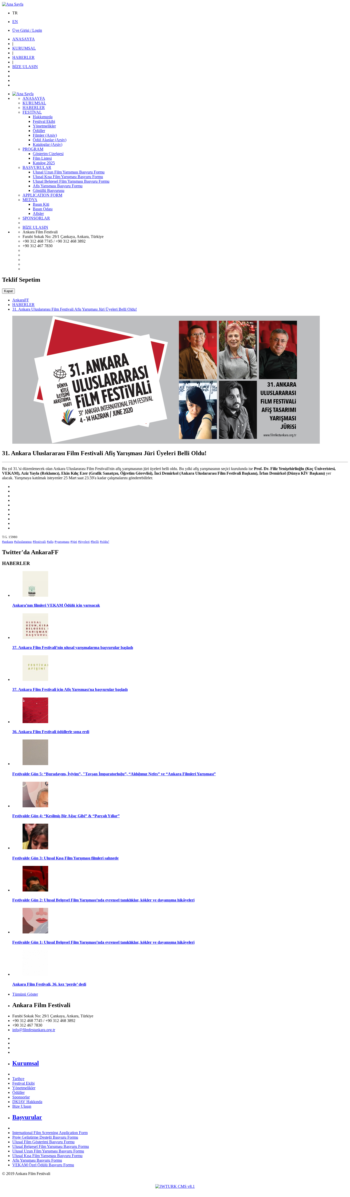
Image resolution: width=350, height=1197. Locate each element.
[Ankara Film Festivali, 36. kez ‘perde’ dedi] (35, 974)
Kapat (8, 291)
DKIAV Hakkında (27, 1102)
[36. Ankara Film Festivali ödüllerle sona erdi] (35, 722)
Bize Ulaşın (21, 1106)
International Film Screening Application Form (50, 1132)
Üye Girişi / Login (27, 30)
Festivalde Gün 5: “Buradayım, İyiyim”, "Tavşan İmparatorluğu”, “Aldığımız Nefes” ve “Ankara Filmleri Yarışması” (114, 774)
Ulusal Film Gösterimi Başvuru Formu (43, 1142)
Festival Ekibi (23, 1083)
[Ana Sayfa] (12, 4)
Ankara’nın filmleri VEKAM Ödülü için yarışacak (56, 605)
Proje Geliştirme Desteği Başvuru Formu (45, 1137)
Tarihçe (18, 1078)
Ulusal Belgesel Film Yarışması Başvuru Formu (50, 1146)
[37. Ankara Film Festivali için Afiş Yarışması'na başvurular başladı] (35, 679)
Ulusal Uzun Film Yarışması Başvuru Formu (48, 1151)
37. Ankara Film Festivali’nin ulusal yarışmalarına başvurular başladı (72, 647)
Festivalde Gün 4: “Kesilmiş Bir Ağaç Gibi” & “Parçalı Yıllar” (66, 816)
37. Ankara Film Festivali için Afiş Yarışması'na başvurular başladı (70, 689)
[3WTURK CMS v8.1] (175, 1186)
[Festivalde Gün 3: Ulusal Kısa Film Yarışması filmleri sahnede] (35, 848)
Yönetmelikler (23, 1088)
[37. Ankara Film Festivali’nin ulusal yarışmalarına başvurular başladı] (35, 637)
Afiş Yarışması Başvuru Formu (37, 1160)
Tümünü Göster (25, 994)
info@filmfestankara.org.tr (33, 1030)
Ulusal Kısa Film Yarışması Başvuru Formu (47, 1156)
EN (15, 21)
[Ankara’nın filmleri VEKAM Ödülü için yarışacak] (35, 595)
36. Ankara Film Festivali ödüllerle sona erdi (50, 732)
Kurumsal (25, 1063)
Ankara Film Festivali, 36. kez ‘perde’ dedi (49, 984)
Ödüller (18, 1092)
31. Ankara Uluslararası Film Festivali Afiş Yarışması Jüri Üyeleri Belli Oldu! (74, 309)
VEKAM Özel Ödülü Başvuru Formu (43, 1165)
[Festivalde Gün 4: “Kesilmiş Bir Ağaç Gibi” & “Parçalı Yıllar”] (35, 806)
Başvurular (27, 1117)
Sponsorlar (21, 1097)
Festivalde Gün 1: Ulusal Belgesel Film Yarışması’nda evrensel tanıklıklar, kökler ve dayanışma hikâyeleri (103, 942)
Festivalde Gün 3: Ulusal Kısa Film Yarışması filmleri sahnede (65, 858)
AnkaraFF (20, 300)
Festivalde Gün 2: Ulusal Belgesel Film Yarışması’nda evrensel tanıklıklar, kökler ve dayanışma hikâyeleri (103, 900)
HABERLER (23, 304)
